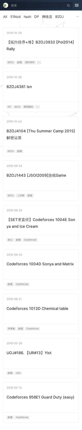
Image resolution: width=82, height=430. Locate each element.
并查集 (11, 328)
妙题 (19, 62)
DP (36, 16)
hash (27, 16)
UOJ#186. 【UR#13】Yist (29, 353)
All (5, 16)
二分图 (20, 195)
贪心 (10, 239)
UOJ (18, 373)
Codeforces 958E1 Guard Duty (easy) (40, 397)
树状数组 (28, 106)
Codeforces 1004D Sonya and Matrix (40, 264)
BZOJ (59, 16)
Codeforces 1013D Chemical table (37, 308)
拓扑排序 (29, 62)
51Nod (15, 16)
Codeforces (30, 239)
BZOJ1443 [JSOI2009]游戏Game (36, 175)
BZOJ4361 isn (19, 86)
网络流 (47, 16)
